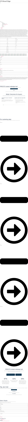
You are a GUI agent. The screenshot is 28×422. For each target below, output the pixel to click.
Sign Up (1, 56)
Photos (1, 28)
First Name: (1, 57)
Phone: (0, 62)
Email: (0, 74)
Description (2, 27)
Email (0, 409)
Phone (0, 407)
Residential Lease (6, 24)
